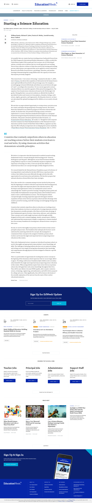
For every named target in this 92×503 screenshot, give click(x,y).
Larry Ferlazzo (7, 432)
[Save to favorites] (5, 39)
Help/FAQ (46, 487)
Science (6, 20)
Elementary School (23, 280)
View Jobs (9, 380)
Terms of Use (61, 501)
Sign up (59, 303)
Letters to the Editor (48, 484)
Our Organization (33, 484)
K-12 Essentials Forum (18, 326)
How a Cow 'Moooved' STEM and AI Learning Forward (33, 423)
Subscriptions (62, 484)
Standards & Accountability (68, 39)
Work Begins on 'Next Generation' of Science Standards (72, 54)
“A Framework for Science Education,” (31, 119)
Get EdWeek (62, 482)
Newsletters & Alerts (63, 487)
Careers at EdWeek (34, 494)
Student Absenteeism (44, 326)
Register (6, 340)
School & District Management (76, 326)
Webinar (52, 326)
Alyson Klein (28, 433)
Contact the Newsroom (49, 491)
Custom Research (77, 495)
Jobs (66, 10)
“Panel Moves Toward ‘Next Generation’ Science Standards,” (29, 128)
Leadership (16, 10)
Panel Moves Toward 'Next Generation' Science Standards (73, 42)
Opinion (60, 10)
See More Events (46, 352)
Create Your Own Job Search (45, 392)
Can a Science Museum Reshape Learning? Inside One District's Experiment (56, 424)
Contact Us (47, 482)
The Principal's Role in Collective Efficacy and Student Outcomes (73, 331)
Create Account (11, 464)
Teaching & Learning (40, 10)
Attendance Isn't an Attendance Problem (43, 330)
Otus (80, 342)
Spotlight (77, 405)
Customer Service (48, 489)
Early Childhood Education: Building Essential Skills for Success (15, 330)
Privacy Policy (72, 500)
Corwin (50, 341)
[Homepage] (46, 4)
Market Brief (74, 10)
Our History (32, 487)
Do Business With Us (79, 482)
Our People (32, 489)
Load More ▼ (46, 445)
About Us (32, 482)
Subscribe (83, 4)
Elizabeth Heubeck (52, 435)
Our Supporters (33, 491)
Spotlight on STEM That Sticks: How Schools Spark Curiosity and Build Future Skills (77, 410)
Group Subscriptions (63, 489)
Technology (52, 10)
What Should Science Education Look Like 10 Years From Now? (11, 423)
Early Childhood (8, 326)
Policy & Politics (27, 10)
